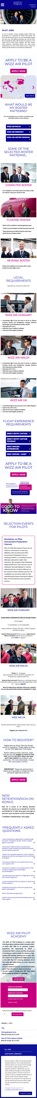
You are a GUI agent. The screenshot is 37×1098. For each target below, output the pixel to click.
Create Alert (18, 1014)
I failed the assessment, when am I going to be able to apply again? (17, 888)
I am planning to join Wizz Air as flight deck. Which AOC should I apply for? (18, 876)
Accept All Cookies (25, 1093)
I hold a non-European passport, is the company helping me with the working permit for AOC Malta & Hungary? (18, 856)
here (25, 730)
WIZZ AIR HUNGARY (15, 132)
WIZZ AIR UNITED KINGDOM (18, 137)
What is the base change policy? (12, 893)
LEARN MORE (18, 979)
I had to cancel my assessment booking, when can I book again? (18, 898)
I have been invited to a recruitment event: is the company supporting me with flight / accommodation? (18, 869)
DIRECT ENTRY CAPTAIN (17, 433)
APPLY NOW (18, 71)
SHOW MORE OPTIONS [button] (15, 999)
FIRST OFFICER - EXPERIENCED (13, 448)
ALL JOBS (8, 1049)
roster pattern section (19, 762)
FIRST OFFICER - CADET (17, 454)
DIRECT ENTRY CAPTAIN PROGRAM (17, 440)
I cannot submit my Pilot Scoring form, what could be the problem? (18, 882)
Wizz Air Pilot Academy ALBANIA (11, 1038)
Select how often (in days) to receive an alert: (17, 1010)
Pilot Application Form (8, 1032)
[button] (6, 5)
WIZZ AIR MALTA (14, 126)
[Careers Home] (17, 3)
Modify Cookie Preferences (14, 1089)
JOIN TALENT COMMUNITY (13, 1054)
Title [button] (2, 1028)
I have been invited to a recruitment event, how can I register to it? (17, 863)
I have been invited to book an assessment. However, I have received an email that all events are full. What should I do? (18, 848)
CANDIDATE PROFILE (32, 6)
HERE (16, 638)
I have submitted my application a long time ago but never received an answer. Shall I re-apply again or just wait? (17, 840)
